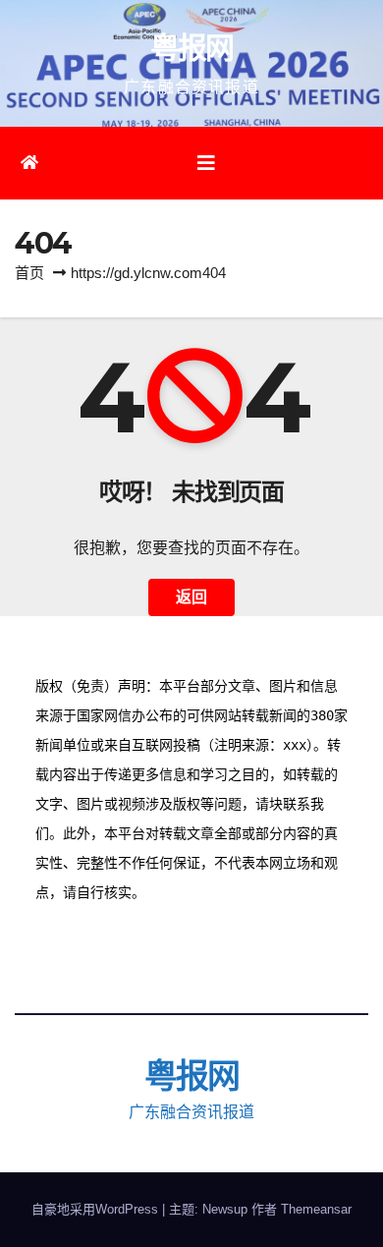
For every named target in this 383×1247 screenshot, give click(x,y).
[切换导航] (206, 163)
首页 (29, 272)
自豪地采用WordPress (96, 1209)
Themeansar (316, 1209)
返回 (191, 597)
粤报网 (192, 47)
